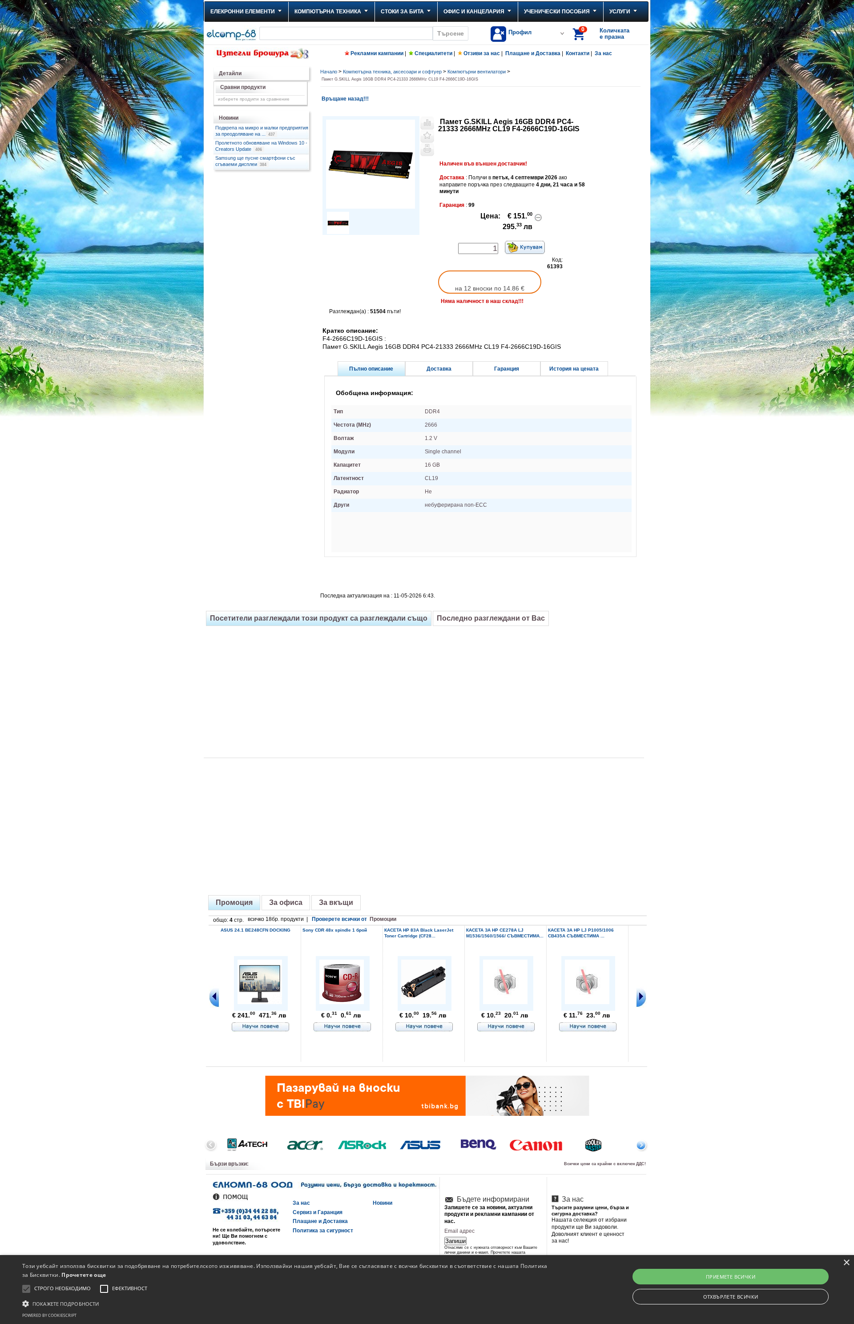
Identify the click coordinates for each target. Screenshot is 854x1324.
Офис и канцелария (473, 11)
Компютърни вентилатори (476, 71)
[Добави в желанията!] (427, 136)
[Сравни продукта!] (427, 122)
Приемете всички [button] (730, 1276)
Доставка (439, 369)
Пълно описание (371, 369)
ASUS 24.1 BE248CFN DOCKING (255, 930)
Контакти (577, 53)
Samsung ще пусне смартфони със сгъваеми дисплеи (255, 161)
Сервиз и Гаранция (317, 1212)
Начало (328, 71)
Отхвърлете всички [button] (730, 1296)
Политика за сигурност (323, 1230)
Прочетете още (83, 1275)
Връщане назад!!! (344, 99)
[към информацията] (261, 1027)
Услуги (619, 11)
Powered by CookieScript (49, 1315)
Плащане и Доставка (533, 53)
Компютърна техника (327, 11)
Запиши (455, 1241)
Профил (520, 32)
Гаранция (506, 369)
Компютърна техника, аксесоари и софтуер (392, 71)
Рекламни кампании (377, 53)
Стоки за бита (402, 11)
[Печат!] (427, 149)
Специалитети (433, 53)
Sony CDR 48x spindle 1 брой (334, 930)
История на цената (574, 369)
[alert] (427, 1289)
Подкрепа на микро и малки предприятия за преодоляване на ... (261, 131)
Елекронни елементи (242, 11)
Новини (382, 1203)
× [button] (846, 1262)
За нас (603, 53)
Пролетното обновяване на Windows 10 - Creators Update (261, 146)
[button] (285, 1303)
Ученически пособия (557, 11)
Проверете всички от (354, 919)
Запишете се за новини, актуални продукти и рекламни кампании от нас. (489, 1214)
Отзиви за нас (481, 53)
